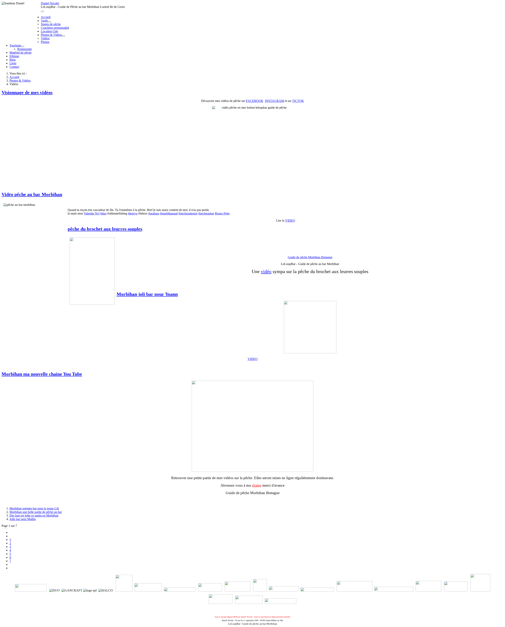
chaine (256, 485)
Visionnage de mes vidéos (27, 92)
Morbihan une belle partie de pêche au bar (35, 512)
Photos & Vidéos (51, 34)
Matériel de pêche (20, 52)
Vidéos (45, 38)
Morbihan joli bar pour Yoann (147, 294)
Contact (14, 66)
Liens (12, 63)
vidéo (266, 271)
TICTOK (298, 101)
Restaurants (24, 49)
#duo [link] (103, 213)
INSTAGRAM (274, 101)
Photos (45, 42)
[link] (91, 213)
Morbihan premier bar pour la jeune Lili (34, 508)
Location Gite (49, 31)
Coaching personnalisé (55, 27)
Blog (12, 59)
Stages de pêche (51, 24)
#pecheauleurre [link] (188, 213)
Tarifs (44, 20)
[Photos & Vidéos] (63, 35)
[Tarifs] (49, 21)
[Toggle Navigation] (42, 11)
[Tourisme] (22, 46)
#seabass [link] (153, 213)
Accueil (45, 17)
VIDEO (290, 220)
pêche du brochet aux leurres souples (105, 228)
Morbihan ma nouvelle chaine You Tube (42, 374)
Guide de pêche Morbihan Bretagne (310, 257)
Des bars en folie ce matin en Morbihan (33, 515)
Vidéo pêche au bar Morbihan (32, 194)
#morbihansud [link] (169, 213)
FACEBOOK (254, 101)
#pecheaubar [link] (206, 213)
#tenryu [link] (132, 213)
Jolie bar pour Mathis (22, 519)
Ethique (14, 56)
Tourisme (15, 45)
